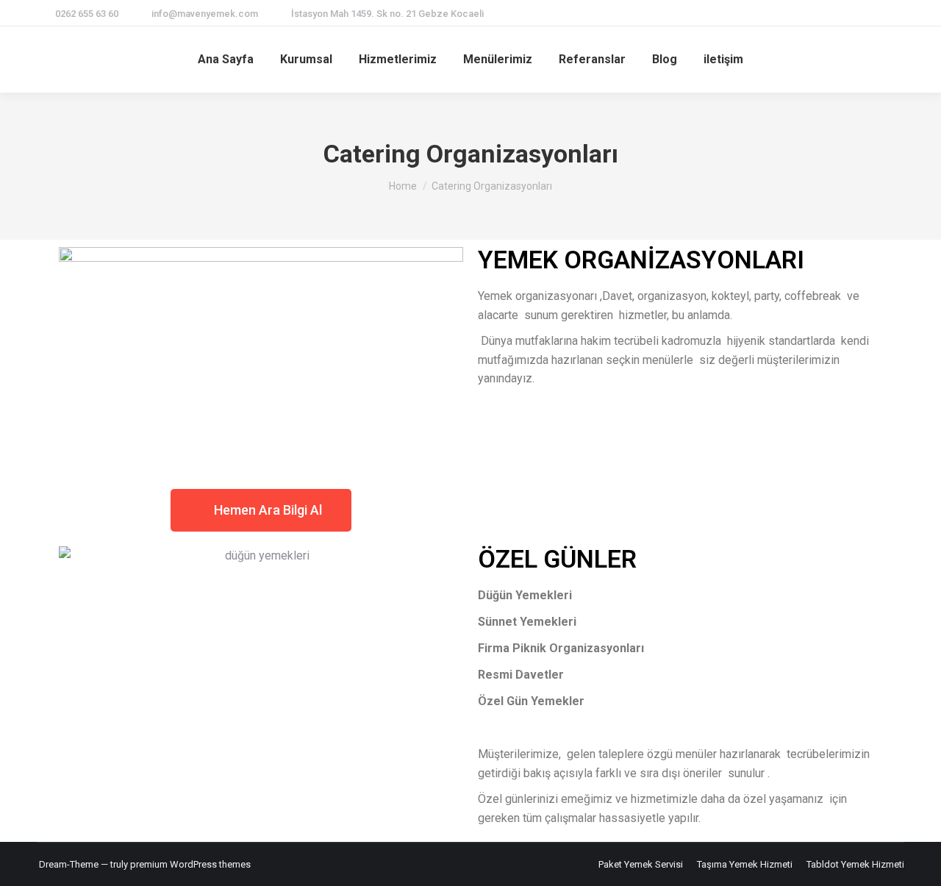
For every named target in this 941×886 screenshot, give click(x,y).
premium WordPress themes (190, 864)
